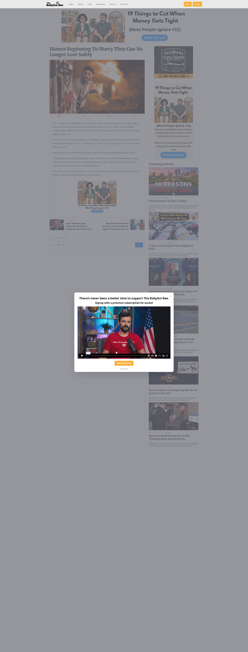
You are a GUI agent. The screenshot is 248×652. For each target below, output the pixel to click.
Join (187, 4)
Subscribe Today (124, 363)
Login (197, 4)
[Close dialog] (170, 296)
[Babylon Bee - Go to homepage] (54, 4)
